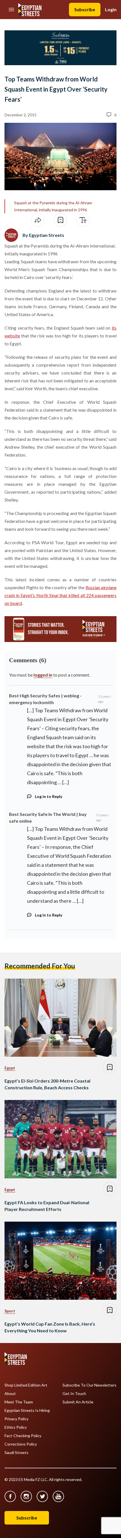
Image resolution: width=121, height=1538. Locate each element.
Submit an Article (77, 1402)
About (10, 1393)
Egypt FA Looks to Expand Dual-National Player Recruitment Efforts (47, 1206)
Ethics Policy (16, 1427)
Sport (10, 1310)
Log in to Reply (48, 796)
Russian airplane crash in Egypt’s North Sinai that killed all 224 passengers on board (60, 595)
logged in (42, 674)
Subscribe (84, 9)
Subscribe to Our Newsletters (89, 1385)
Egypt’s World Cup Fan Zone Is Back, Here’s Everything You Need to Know (50, 1327)
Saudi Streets (16, 1452)
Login (110, 9)
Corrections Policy (21, 1444)
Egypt (10, 1067)
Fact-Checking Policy (23, 1435)
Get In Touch (74, 1393)
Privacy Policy (16, 1419)
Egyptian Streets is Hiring (27, 1410)
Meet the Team (19, 1402)
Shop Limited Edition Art (26, 1385)
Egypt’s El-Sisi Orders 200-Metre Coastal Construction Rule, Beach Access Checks (47, 1084)
